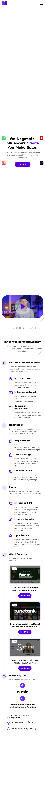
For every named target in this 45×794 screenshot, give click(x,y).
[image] (7, 3)
